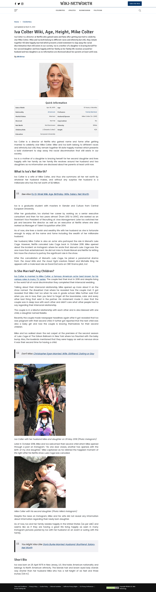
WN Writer (21, 57)
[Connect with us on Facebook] (15, 4)
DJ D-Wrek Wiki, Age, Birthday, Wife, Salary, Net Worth (60, 194)
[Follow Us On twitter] (19, 4)
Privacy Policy (33, 586)
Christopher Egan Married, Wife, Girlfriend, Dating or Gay (63, 353)
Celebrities (60, 10)
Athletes (72, 10)
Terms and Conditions (20, 586)
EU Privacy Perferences (86, 586)
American (51, 112)
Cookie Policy (44, 586)
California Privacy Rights (70, 586)
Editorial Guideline (55, 586)
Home (16, 22)
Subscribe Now (135, 4)
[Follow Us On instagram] (22, 4)
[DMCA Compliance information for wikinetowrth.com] (113, 588)
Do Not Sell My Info (20, 588)
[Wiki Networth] (76, 3)
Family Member (91, 112)
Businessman (84, 10)
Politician (98, 10)
